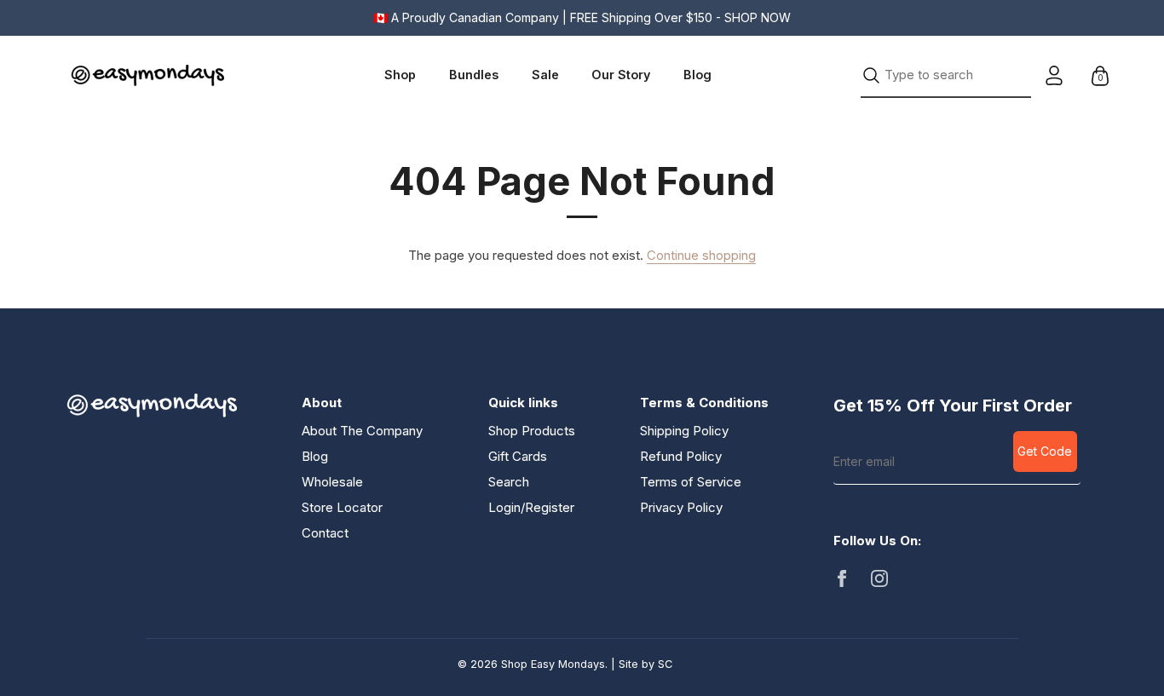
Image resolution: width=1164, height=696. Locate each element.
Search (508, 482)
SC (665, 664)
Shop (400, 74)
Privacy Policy (681, 507)
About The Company (362, 431)
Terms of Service (690, 482)
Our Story (620, 74)
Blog (697, 74)
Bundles (473, 74)
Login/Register (531, 507)
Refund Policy (681, 456)
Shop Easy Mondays (553, 664)
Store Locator (342, 507)
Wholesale (332, 482)
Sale (545, 74)
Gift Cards (517, 456)
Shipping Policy (684, 431)
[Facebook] (841, 577)
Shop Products (531, 431)
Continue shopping (701, 255)
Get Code (1044, 451)
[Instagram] (879, 577)
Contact (325, 533)
